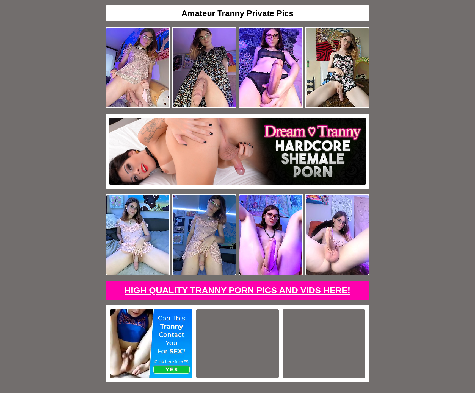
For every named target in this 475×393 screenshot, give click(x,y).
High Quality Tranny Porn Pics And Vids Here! (237, 290)
